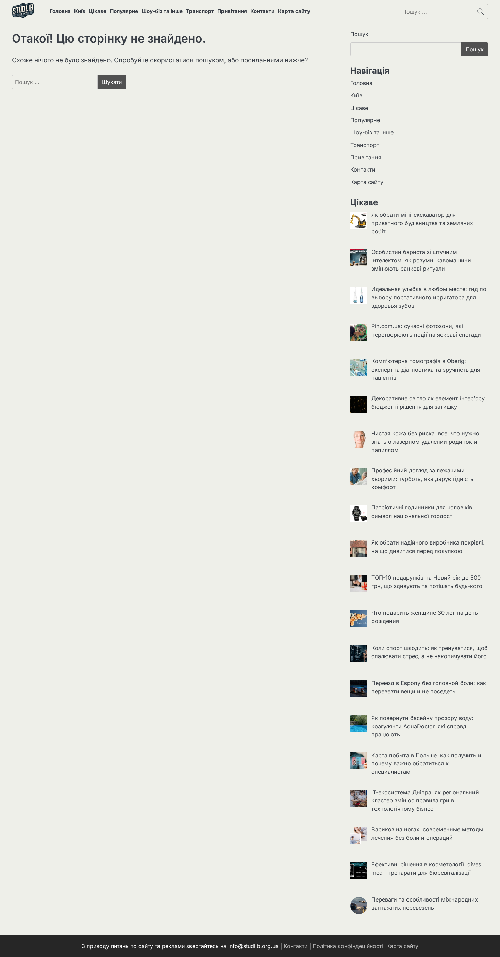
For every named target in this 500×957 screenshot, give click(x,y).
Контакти (262, 11)
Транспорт (200, 11)
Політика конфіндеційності (348, 946)
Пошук (359, 34)
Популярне (124, 11)
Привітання (232, 11)
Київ (79, 11)
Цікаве (97, 11)
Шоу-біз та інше (162, 11)
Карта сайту (294, 11)
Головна (60, 11)
